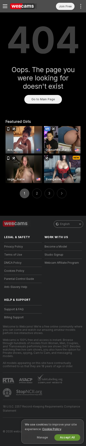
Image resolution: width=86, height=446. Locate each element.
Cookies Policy (14, 270)
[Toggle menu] (5, 6)
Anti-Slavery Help (15, 287)
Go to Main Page (43, 99)
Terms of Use (13, 254)
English (65, 224)
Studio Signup (53, 254)
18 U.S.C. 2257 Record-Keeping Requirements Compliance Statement (41, 408)
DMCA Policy (13, 262)
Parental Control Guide (19, 279)
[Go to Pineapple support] (7, 392)
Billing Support (14, 317)
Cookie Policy (51, 429)
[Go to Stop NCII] (29, 392)
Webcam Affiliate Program (61, 262)
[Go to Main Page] (26, 6)
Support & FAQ (14, 309)
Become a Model (55, 246)
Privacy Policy (13, 246)
